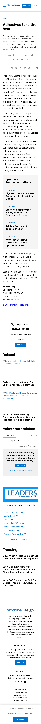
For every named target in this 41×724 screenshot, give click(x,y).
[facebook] (12, 68)
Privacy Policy (28, 713)
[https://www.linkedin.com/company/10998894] (18, 682)
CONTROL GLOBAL (20, 695)
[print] (37, 68)
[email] (29, 68)
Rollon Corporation (12, 527)
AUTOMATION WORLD (20, 692)
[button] (4, 5)
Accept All (20, 719)
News (5, 18)
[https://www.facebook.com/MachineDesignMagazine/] (15, 682)
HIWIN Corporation (12, 512)
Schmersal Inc (10, 530)
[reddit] (24, 68)
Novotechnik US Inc (12, 523)
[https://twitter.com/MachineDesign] (21, 682)
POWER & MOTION (20, 700)
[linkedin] (16, 68)
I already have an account (20, 470)
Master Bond (9, 516)
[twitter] (20, 68)
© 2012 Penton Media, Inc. (16, 305)
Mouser (7, 519)
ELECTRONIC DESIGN (20, 698)
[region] (20, 441)
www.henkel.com (11, 299)
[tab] (9, 436)
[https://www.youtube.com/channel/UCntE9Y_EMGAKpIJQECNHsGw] (25, 682)
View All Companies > (20, 539)
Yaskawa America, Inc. (13, 534)
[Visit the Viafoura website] (32, 446)
